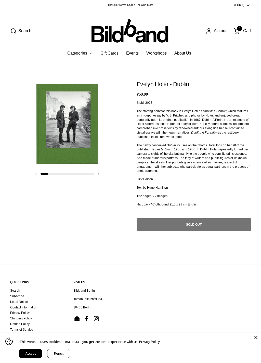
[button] (20, 31)
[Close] (255, 337)
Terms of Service (21, 329)
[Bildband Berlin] (130, 31)
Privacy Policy (20, 313)
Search (15, 290)
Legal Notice (19, 302)
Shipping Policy (21, 318)
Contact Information (23, 307)
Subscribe (17, 296)
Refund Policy (20, 324)
